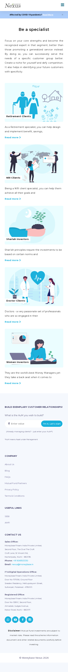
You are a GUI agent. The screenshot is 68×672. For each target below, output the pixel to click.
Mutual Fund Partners (16, 483)
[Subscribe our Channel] (15, 619)
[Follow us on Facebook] (22, 619)
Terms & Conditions (14, 496)
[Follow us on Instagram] (30, 619)
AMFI (7, 522)
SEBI (7, 516)
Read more (12, 137)
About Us (9, 464)
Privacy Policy (12, 489)
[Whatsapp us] (8, 619)
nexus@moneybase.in (22, 564)
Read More (48, 14)
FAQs (7, 477)
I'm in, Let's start (52, 423)
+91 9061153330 (20, 560)
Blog (7, 470)
